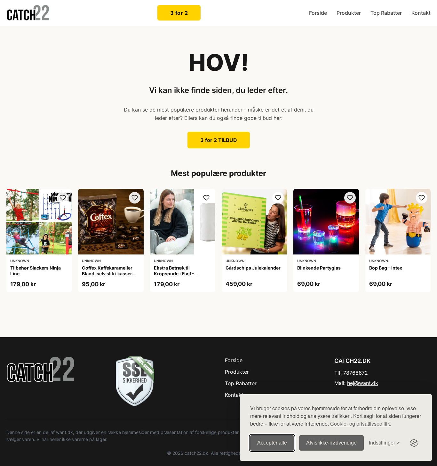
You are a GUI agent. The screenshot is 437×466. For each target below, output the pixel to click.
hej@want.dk (362, 383)
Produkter (349, 13)
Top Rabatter (386, 13)
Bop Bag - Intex (385, 267)
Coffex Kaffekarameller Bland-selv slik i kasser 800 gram (107, 273)
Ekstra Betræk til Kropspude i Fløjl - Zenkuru (174, 273)
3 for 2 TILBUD (218, 140)
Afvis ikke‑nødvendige (331, 442)
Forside (318, 13)
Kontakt (421, 13)
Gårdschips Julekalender (253, 267)
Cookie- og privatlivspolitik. (360, 423)
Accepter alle (272, 442)
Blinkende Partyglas (319, 267)
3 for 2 (179, 13)
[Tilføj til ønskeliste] (62, 198)
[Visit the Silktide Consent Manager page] (414, 443)
